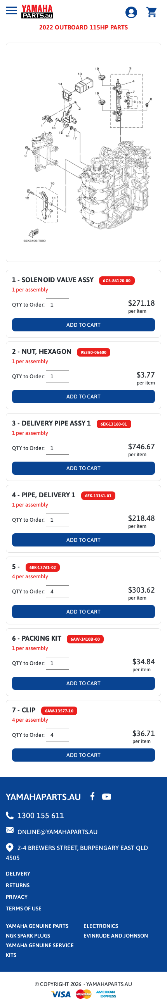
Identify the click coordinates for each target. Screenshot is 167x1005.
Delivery (18, 874)
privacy (17, 897)
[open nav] (11, 10)
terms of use (24, 908)
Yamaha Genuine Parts (37, 926)
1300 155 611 (40, 815)
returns (18, 885)
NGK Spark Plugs (28, 936)
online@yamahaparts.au (57, 831)
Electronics (101, 926)
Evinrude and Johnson (116, 936)
